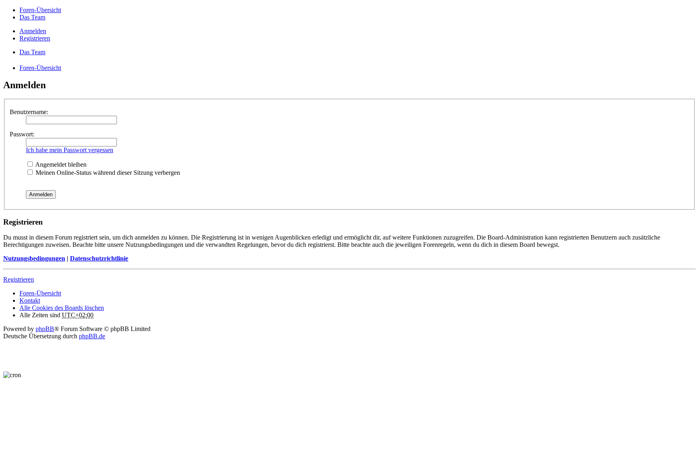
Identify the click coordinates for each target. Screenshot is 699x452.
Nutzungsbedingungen (34, 258)
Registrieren (18, 279)
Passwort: (22, 134)
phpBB (45, 328)
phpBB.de (92, 336)
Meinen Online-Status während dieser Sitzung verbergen (107, 172)
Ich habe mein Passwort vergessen (69, 149)
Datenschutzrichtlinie (99, 258)
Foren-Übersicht (40, 293)
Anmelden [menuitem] (32, 31)
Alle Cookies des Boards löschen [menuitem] (61, 307)
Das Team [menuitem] (32, 17)
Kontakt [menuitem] (29, 300)
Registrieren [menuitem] (34, 38)
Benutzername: (29, 111)
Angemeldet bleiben (60, 164)
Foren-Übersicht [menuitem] (40, 9)
